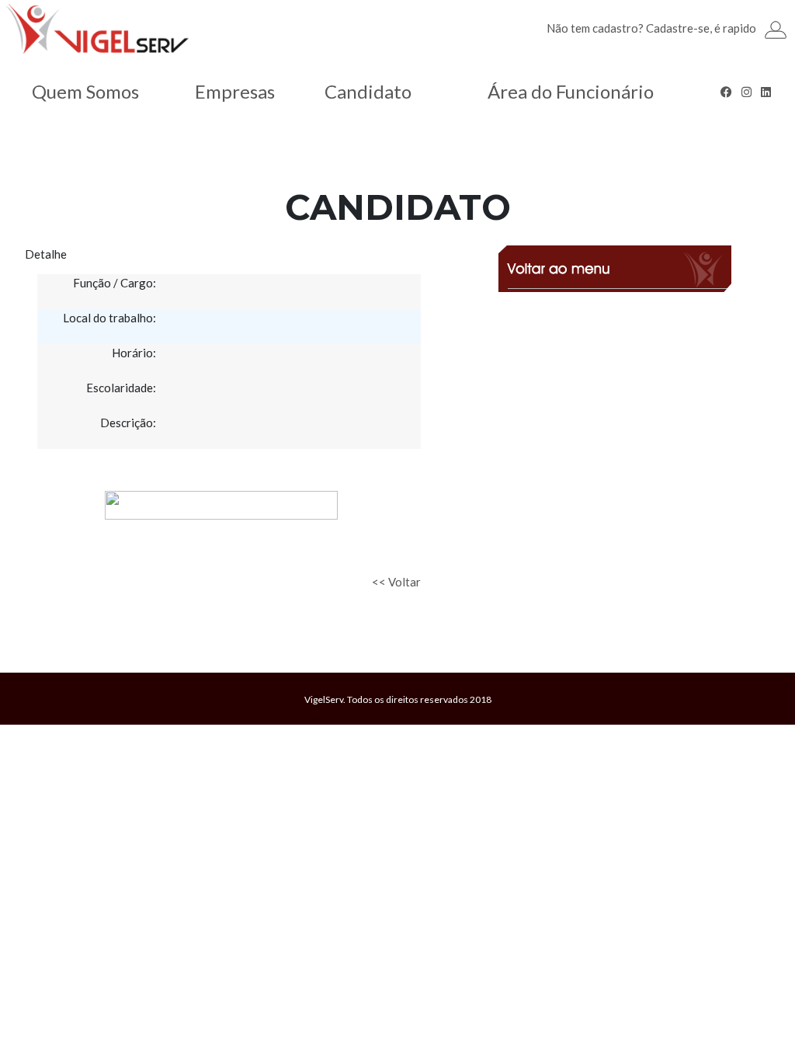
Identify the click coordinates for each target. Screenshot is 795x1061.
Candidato (368, 91)
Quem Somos (85, 91)
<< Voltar (396, 582)
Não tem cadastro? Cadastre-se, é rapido (651, 28)
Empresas (235, 91)
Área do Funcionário (571, 91)
